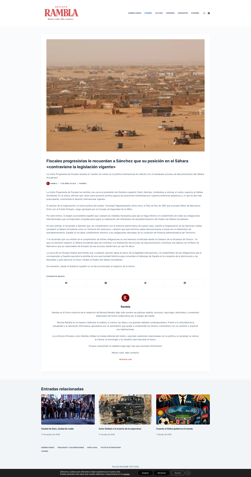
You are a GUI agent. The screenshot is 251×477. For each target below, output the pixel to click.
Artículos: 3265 (125, 359)
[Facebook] (66, 283)
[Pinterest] (145, 283)
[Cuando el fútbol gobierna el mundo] (183, 409)
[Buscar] (204, 13)
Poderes (148, 13)
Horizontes (183, 13)
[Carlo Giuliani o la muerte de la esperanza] (125, 409)
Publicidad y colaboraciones (71, 447)
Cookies (44, 451)
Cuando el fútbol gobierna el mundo (174, 428)
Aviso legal (92, 447)
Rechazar (162, 473)
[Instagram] (209, 13)
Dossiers (195, 13)
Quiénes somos (134, 13)
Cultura (159, 13)
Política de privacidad (111, 447)
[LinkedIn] (185, 283)
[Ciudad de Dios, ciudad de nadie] (68, 409)
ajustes (127, 474)
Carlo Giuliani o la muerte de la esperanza (120, 428)
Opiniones (170, 13)
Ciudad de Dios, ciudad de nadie (57, 428)
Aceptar (145, 473)
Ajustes (178, 473)
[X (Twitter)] (106, 283)
